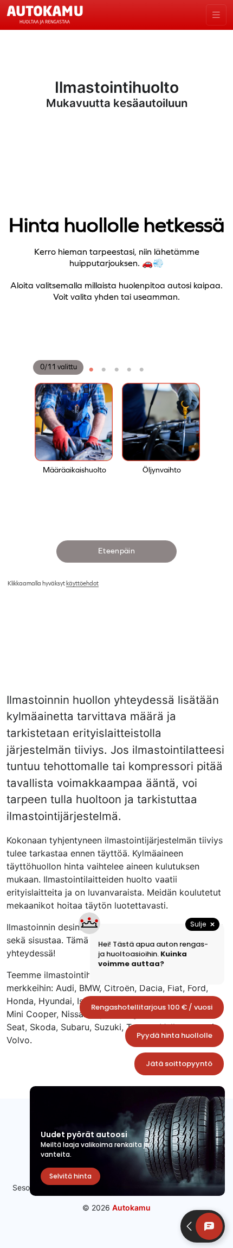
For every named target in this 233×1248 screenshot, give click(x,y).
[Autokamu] (45, 14)
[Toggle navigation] (216, 15)
